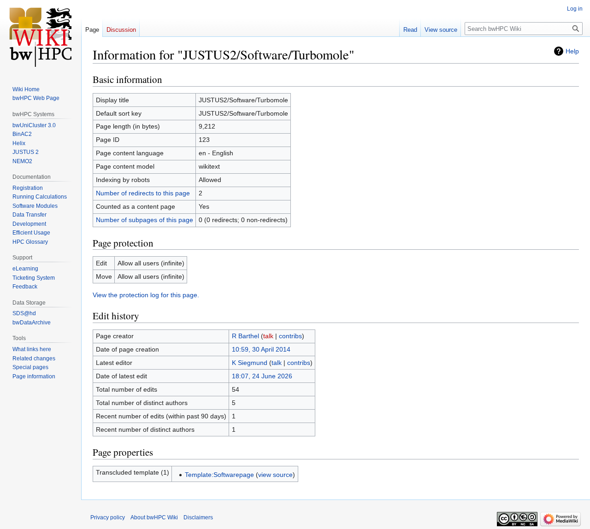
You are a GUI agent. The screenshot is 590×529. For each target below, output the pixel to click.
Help (572, 51)
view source (275, 474)
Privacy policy (107, 517)
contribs (290, 336)
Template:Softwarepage (219, 474)
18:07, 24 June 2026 (262, 376)
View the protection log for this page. (146, 295)
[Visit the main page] (40, 37)
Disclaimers (198, 517)
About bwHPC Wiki (154, 517)
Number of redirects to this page (143, 193)
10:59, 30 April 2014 (261, 349)
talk (268, 336)
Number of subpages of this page (144, 219)
